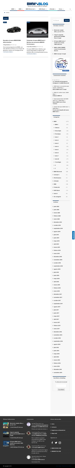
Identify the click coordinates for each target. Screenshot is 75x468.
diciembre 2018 (58, 256)
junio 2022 (56, 206)
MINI (20, 9)
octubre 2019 (57, 225)
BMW (12, 9)
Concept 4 (56, 174)
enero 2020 (57, 219)
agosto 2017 (57, 306)
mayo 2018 (56, 278)
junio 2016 (56, 350)
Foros (60, 9)
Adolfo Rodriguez (14, 447)
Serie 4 (57, 146)
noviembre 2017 (58, 297)
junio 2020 (56, 209)
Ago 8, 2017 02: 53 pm (40, 423)
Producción (57, 187)
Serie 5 (28, 22)
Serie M (5, 22)
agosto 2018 (57, 269)
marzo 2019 (57, 247)
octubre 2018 (57, 263)
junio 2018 (56, 275)
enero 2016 (57, 366)
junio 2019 (56, 237)
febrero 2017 (57, 325)
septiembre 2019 (58, 228)
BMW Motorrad (30, 9)
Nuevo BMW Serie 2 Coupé (59, 89)
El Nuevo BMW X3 (57, 95)
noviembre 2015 (58, 372)
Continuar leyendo (8, 52)
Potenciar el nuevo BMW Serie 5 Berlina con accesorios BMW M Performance (36, 42)
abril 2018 (56, 281)
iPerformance (57, 178)
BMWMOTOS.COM (56, 451)
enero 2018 (57, 291)
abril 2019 (56, 244)
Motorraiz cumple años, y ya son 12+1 (59, 30)
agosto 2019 (57, 231)
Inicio (53, 424)
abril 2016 (56, 357)
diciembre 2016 (58, 331)
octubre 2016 (57, 338)
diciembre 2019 (58, 222)
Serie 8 (55, 193)
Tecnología (58, 162)
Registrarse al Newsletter (58, 430)
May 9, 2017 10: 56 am (42, 432)
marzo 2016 (57, 360)
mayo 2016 (56, 353)
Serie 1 (57, 137)
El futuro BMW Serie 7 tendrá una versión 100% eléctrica (59, 42)
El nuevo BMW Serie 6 (39, 447)
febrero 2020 (57, 216)
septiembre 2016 (58, 341)
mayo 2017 (56, 316)
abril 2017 (56, 319)
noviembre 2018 (58, 259)
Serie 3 (57, 143)
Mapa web (54, 433)
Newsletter (73, 235)
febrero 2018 (57, 288)
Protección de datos (67, 466)
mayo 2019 (56, 241)
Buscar (67, 20)
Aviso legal (58, 466)
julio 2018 (56, 272)
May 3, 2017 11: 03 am (36, 458)
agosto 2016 (57, 344)
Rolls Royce (42, 9)
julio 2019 (56, 234)
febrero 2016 (57, 363)
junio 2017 (56, 313)
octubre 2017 (57, 300)
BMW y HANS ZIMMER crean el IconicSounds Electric (60, 49)
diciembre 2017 (58, 294)
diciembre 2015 (58, 369)
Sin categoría (57, 196)
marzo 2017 (57, 322)
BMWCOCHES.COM (56, 448)
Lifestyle (52, 9)
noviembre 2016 (58, 335)
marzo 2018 (57, 284)
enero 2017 (57, 328)
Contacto (54, 427)
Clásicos (57, 127)
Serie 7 (57, 156)
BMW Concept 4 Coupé (60, 54)
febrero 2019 (57, 250)
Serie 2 (57, 140)
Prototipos (58, 134)
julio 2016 (56, 347)
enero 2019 (57, 253)
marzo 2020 (57, 212)
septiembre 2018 (58, 266)
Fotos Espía (58, 130)
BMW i (56, 124)
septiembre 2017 (58, 303)
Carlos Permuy (14, 427)
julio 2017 (56, 310)
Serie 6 (57, 152)
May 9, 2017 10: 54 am (42, 446)
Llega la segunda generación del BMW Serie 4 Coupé (59, 36)
